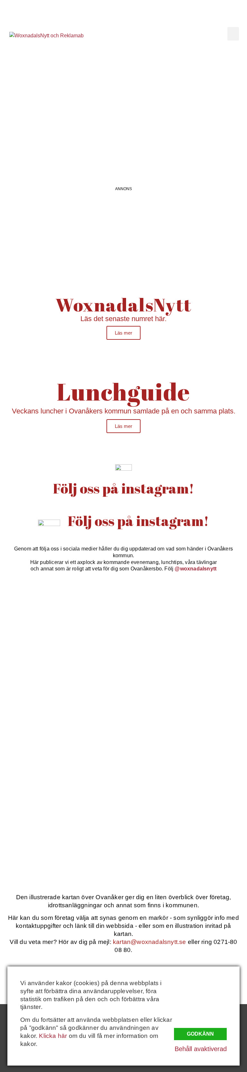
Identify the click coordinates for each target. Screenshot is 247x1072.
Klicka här (53, 1035)
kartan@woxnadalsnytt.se (149, 941)
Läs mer (123, 333)
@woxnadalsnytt (195, 568)
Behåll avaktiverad (201, 1048)
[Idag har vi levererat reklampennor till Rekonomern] (186, 622)
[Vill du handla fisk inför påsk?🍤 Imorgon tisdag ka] (61, 837)
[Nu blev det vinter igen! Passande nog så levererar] (186, 765)
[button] (233, 34)
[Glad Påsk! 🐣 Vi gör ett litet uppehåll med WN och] (61, 765)
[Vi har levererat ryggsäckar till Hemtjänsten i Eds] (186, 694)
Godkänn (200, 1034)
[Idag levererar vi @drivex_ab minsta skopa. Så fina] (186, 837)
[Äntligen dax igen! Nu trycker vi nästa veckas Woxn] (61, 694)
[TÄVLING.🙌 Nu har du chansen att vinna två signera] (61, 622)
